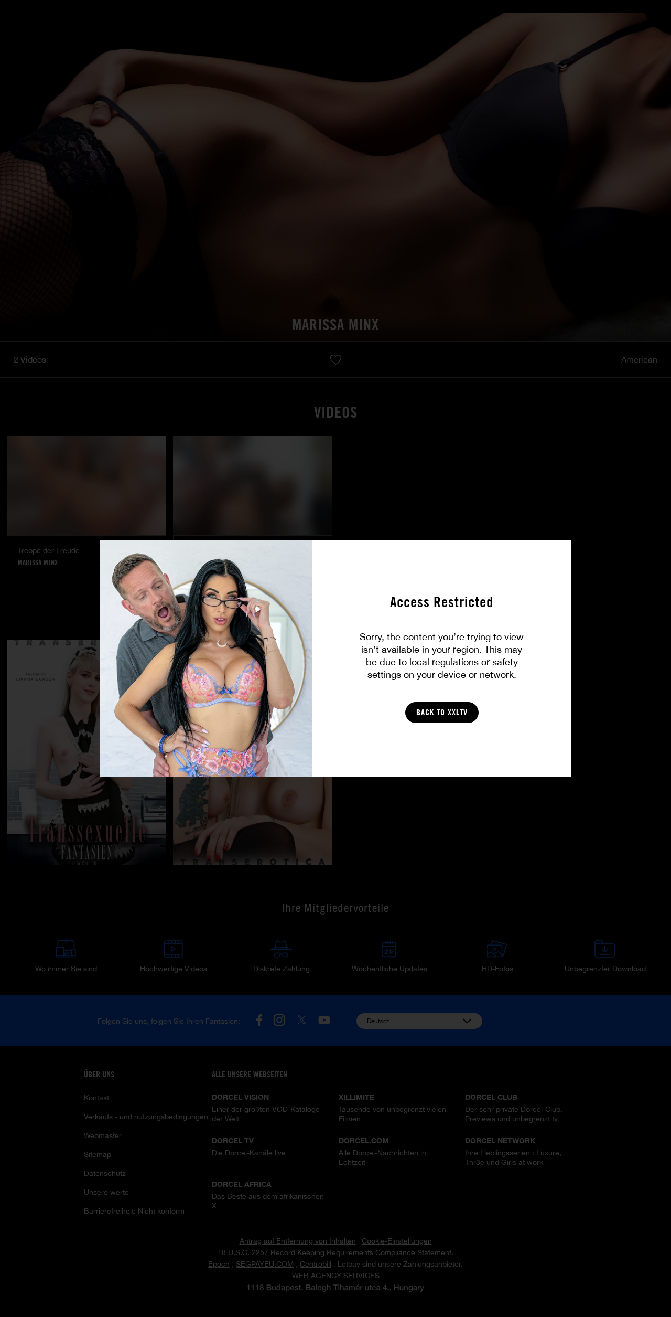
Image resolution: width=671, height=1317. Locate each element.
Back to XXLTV (442, 712)
